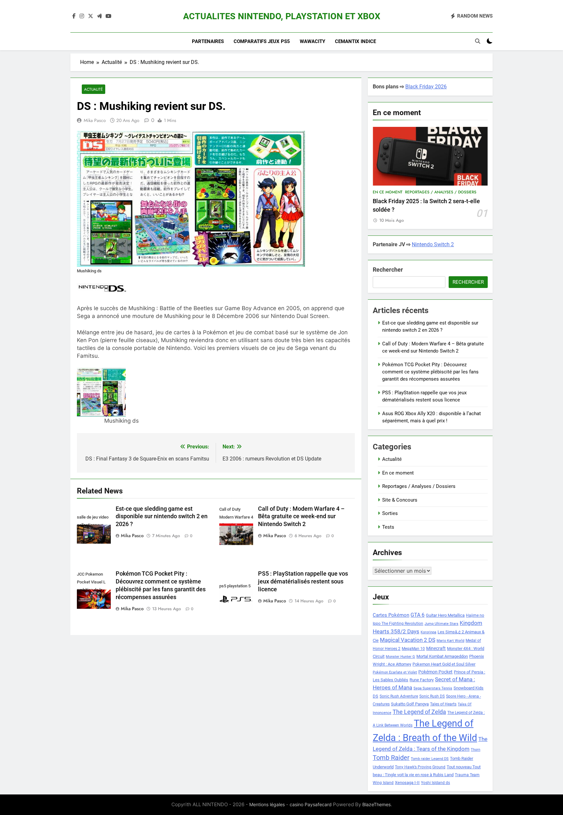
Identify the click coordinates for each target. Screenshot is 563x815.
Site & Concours (399, 500)
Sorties (390, 513)
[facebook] (74, 16)
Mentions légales (267, 804)
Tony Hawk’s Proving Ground (420, 767)
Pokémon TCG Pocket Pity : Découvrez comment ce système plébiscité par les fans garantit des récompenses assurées (430, 372)
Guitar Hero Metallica (445, 615)
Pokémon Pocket (435, 671)
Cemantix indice (355, 41)
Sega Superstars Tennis (432, 688)
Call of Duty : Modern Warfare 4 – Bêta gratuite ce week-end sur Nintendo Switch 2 (301, 517)
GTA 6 (418, 615)
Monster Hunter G (400, 657)
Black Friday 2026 (426, 86)
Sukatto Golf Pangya (410, 704)
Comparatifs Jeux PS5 (262, 41)
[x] (90, 16)
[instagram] (82, 16)
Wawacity (312, 41)
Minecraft (436, 648)
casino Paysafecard (311, 804)
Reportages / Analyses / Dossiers (440, 192)
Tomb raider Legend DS (430, 759)
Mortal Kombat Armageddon (442, 656)
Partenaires (208, 41)
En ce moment (387, 192)
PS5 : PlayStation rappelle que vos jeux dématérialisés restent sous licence (303, 581)
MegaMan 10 (413, 648)
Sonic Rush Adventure (399, 696)
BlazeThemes (376, 804)
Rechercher (388, 269)
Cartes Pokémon (391, 615)
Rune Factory (422, 679)
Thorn (475, 749)
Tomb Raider (391, 758)
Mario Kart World (450, 641)
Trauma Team (467, 775)
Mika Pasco (95, 120)
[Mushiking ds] (121, 392)
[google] (99, 16)
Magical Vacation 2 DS (407, 640)
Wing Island (383, 782)
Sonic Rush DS (432, 696)
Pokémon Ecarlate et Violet (395, 672)
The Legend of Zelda (419, 712)
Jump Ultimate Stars (441, 624)
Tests (388, 527)
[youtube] (108, 16)
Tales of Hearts (443, 704)
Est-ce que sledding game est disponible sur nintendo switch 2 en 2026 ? (162, 517)
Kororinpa (428, 632)
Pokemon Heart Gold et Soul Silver (443, 664)
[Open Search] (477, 41)
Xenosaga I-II (407, 782)
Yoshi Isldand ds (435, 782)
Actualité (93, 89)
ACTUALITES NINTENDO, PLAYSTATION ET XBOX (281, 16)
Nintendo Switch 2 (433, 244)
